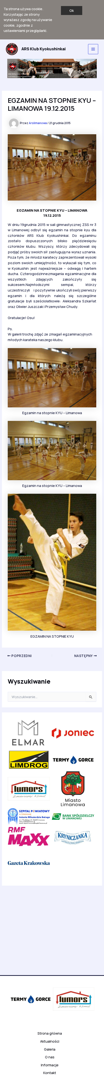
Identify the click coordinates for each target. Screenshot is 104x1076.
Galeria (49, 1049)
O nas (49, 1056)
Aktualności (49, 1041)
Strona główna (49, 1033)
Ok (71, 10)
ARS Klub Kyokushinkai (44, 49)
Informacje (50, 1064)
